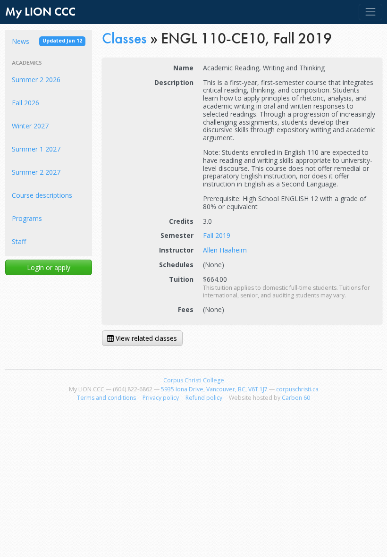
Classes (124, 38)
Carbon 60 (296, 398)
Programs (27, 218)
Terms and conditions (106, 398)
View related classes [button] (145, 338)
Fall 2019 (216, 235)
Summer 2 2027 (36, 172)
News (47, 41)
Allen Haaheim (225, 249)
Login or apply (48, 267)
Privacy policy (161, 398)
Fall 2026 (25, 102)
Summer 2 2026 (36, 79)
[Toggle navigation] (370, 12)
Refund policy (203, 398)
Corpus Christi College (193, 380)
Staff (19, 241)
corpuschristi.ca (297, 389)
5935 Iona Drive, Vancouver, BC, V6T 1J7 (214, 389)
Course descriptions (42, 195)
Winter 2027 (30, 125)
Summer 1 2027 (36, 148)
